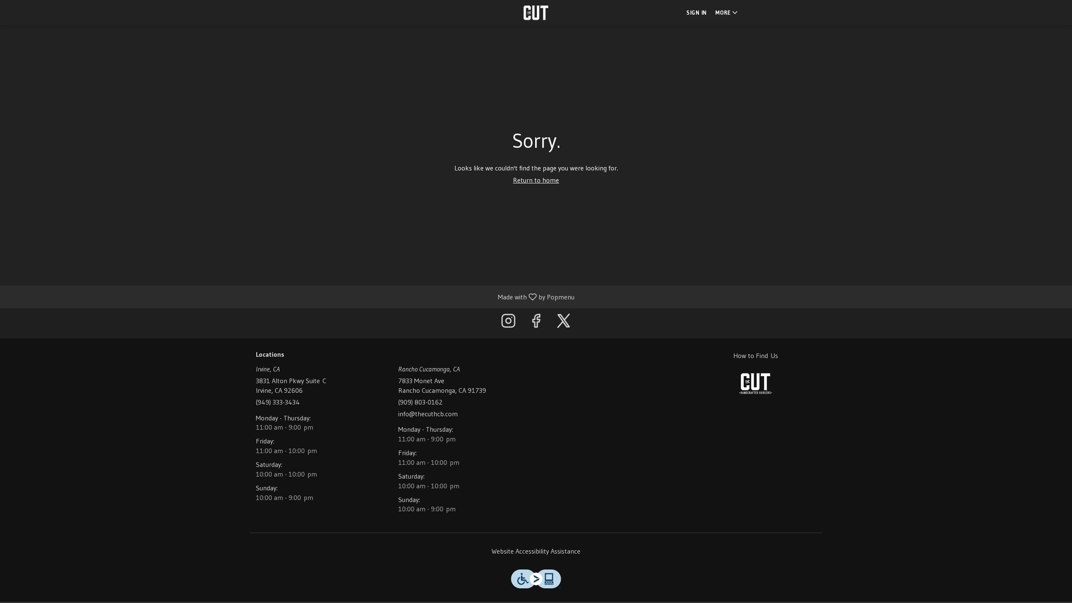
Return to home (536, 180)
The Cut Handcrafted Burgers (755, 383)
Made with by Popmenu (290, 296)
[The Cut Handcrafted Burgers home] (536, 12)
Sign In (696, 12)
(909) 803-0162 (420, 402)
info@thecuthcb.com (428, 414)
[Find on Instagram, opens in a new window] (508, 323)
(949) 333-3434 (278, 402)
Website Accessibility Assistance (536, 551)
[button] (727, 12)
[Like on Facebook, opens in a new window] (536, 323)
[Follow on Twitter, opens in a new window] (563, 323)
